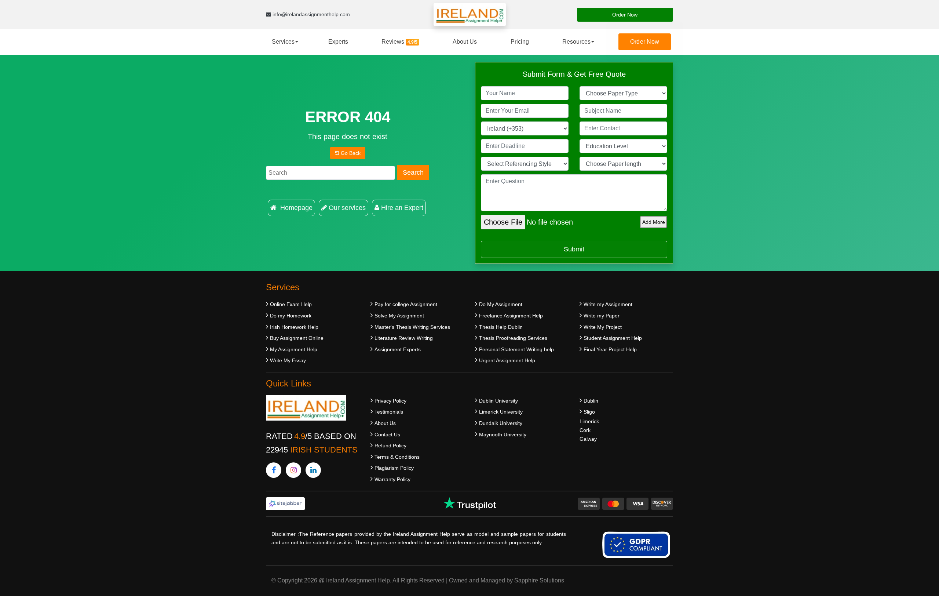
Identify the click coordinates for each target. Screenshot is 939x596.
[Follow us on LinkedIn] (313, 470)
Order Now (624, 15)
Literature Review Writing (403, 338)
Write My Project (603, 327)
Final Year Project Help (610, 349)
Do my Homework (290, 316)
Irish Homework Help (294, 327)
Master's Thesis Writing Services (412, 327)
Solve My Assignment (399, 316)
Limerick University (501, 412)
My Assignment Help (293, 349)
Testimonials (388, 412)
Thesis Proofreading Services (513, 338)
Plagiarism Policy (394, 468)
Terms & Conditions (397, 457)
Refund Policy (390, 445)
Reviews (399, 42)
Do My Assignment (500, 304)
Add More (653, 222)
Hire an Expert (402, 207)
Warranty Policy (392, 479)
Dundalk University (500, 423)
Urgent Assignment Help (507, 360)
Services (283, 42)
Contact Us (387, 434)
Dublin (591, 401)
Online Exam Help (291, 304)
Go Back (350, 153)
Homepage (295, 207)
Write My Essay (288, 360)
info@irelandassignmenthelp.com (310, 14)
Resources (576, 42)
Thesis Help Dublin (501, 327)
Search (413, 172)
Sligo (589, 412)
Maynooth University (502, 434)
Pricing (520, 42)
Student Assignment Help (613, 338)
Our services (347, 207)
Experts (338, 42)
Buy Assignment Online (297, 338)
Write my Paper (602, 316)
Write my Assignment (608, 304)
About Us (465, 42)
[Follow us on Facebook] (273, 470)
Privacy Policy (390, 401)
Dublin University (498, 401)
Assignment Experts (397, 349)
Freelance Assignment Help (511, 316)
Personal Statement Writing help (516, 349)
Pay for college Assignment (405, 304)
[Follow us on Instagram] (293, 470)
